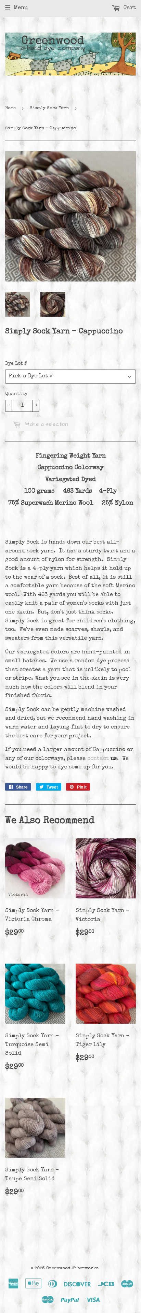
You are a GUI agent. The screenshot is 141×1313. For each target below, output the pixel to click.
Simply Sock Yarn (49, 108)
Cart (129, 8)
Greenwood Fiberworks (72, 1268)
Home (10, 108)
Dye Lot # (16, 363)
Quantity (16, 394)
